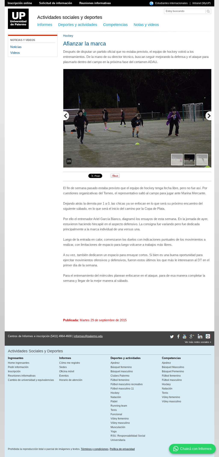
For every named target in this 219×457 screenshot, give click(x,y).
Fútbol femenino (120, 380)
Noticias (16, 47)
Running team (119, 405)
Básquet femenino (121, 367)
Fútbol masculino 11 (122, 388)
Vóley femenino (120, 418)
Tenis (114, 410)
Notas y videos (146, 25)
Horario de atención (70, 380)
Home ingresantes (18, 362)
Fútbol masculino (172, 380)
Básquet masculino (122, 371)
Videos (15, 52)
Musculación (118, 427)
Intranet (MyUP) (201, 3)
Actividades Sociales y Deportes (35, 351)
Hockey (115, 392)
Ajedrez (115, 362)
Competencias (115, 25)
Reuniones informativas (95, 3)
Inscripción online (20, 3)
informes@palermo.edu (88, 336)
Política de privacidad (122, 449)
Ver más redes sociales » (198, 342)
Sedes (63, 367)
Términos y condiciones (94, 449)
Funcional (116, 414)
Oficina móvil (66, 371)
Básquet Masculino (173, 367)
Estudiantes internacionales (171, 3)
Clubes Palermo (120, 375)
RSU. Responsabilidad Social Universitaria (128, 438)
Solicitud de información (55, 3)
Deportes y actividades (77, 25)
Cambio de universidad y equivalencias (31, 380)
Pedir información (18, 367)
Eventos (64, 375)
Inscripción (14, 371)
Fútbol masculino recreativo (127, 384)
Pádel (114, 401)
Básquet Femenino (173, 371)
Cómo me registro (69, 362)
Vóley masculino (120, 422)
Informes (44, 25)
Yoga (114, 431)
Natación (116, 397)
